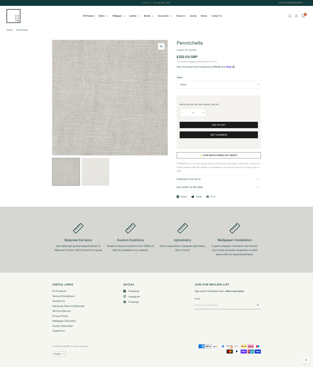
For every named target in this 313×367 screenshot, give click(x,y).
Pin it (213, 196)
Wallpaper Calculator (64, 320)
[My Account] (296, 16)
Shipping (193, 61)
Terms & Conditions (63, 296)
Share (184, 196)
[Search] (290, 16)
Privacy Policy (60, 316)
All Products (59, 291)
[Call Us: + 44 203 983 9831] (156, 2)
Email (197, 298)
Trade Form (58, 330)
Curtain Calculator (62, 325)
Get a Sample (218, 134)
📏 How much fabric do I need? (219, 155)
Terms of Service (61, 310)
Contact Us (58, 301)
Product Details (189, 179)
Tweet (199, 196)
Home (10, 29)
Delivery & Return (190, 187)
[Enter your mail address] (257, 305)
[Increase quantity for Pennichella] (203, 113)
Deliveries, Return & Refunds (68, 306)
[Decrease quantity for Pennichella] (182, 113)
